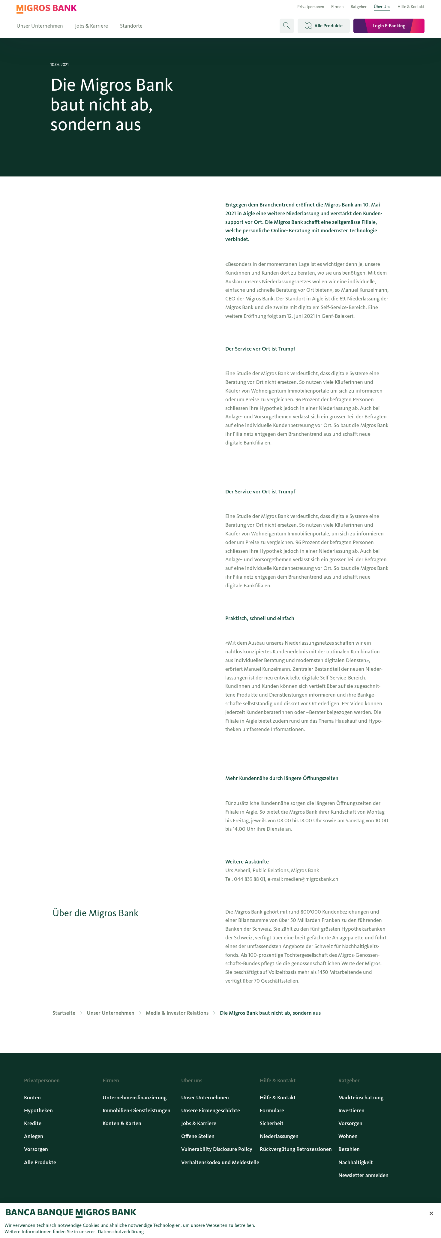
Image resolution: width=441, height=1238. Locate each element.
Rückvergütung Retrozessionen (296, 1149)
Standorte (131, 26)
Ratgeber (359, 6)
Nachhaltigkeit (355, 1162)
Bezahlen (349, 1149)
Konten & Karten (122, 1123)
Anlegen (33, 1136)
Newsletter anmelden (363, 1175)
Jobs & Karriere (91, 26)
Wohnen (348, 1136)
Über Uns (382, 6)
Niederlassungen (279, 1136)
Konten (32, 1097)
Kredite (32, 1123)
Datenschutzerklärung (121, 1231)
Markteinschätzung (360, 1097)
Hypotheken (38, 1110)
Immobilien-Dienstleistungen (136, 1110)
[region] (220, 1220)
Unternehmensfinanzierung (134, 1097)
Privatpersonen (310, 6)
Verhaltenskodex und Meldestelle (220, 1162)
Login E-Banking (389, 26)
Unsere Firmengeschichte (210, 1110)
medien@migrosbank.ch (311, 879)
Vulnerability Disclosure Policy (216, 1149)
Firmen (337, 6)
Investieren (351, 1110)
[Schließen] (431, 1213)
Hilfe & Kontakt (411, 6)
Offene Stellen (197, 1136)
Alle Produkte (40, 1162)
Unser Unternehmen (39, 26)
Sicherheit (272, 1123)
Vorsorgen (36, 1149)
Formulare (272, 1110)
